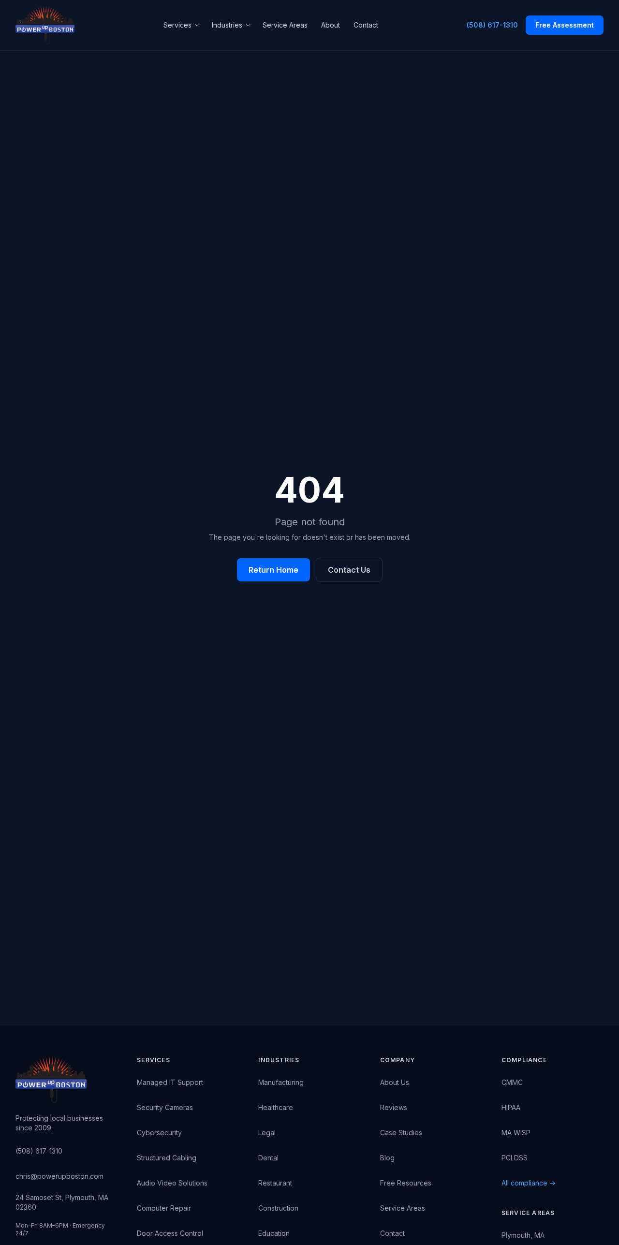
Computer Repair (164, 1208)
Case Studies (401, 1132)
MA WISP (516, 1132)
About (330, 25)
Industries (227, 25)
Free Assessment (564, 25)
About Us (394, 1082)
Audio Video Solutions (172, 1183)
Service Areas (285, 25)
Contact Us (349, 570)
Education (274, 1233)
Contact (366, 25)
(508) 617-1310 (492, 25)
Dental (268, 1158)
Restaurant (275, 1183)
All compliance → (528, 1183)
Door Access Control (170, 1233)
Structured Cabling (166, 1158)
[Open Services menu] (198, 25)
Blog (387, 1158)
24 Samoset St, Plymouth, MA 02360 (61, 1202)
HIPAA (510, 1107)
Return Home (273, 570)
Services (177, 25)
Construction (278, 1208)
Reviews (393, 1107)
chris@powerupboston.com (59, 1176)
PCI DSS (514, 1158)
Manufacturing (281, 1082)
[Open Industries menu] (249, 25)
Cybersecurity (159, 1132)
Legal (267, 1132)
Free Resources (405, 1183)
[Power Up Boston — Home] (44, 25)
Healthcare (275, 1107)
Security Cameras (165, 1107)
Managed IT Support (170, 1082)
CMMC (512, 1082)
